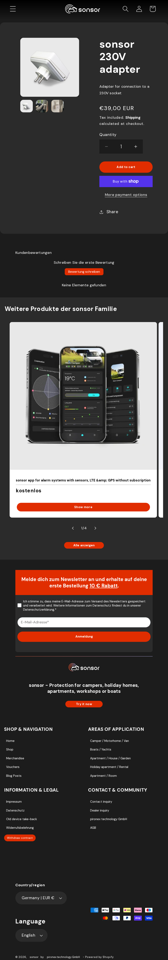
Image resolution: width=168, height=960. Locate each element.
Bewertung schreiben (84, 271)
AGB (93, 828)
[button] (13, 9)
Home (10, 741)
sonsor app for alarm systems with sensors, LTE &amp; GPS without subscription (83, 480)
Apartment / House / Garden (110, 758)
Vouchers (12, 767)
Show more (83, 507)
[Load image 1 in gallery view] (26, 106)
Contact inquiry (101, 802)
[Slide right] (95, 528)
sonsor (34, 957)
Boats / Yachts (100, 749)
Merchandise (15, 758)
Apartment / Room (103, 776)
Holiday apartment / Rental (109, 767)
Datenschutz (15, 810)
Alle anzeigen (84, 545)
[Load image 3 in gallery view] (57, 106)
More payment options (126, 194)
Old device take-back (21, 819)
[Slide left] (72, 528)
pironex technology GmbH (108, 819)
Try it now (84, 704)
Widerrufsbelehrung (20, 828)
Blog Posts (14, 776)
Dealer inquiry (99, 810)
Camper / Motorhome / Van (109, 741)
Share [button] (112, 212)
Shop (9, 749)
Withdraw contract (20, 838)
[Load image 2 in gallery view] (42, 106)
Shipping (133, 117)
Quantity (108, 134)
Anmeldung (84, 636)
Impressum (14, 802)
